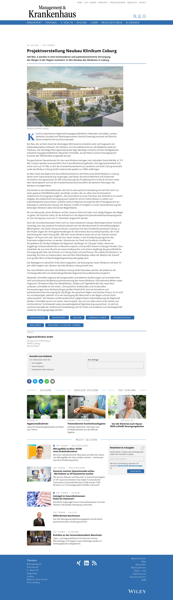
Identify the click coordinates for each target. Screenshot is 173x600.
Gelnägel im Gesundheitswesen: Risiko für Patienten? (69, 497)
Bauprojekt (59, 317)
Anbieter (132, 2)
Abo (144, 561)
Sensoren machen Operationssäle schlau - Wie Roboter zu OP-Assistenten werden (73, 472)
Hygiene (81, 22)
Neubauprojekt (122, 317)
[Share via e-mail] (52, 381)
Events (142, 2)
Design (77, 317)
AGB (144, 580)
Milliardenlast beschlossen (66, 515)
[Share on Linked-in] (41, 381)
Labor (94, 22)
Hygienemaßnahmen (37, 423)
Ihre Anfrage (93, 360)
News (80, 2)
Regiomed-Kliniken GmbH (40, 336)
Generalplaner (97, 317)
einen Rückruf (38, 366)
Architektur (37, 317)
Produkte (103, 2)
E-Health (67, 22)
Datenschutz (138, 577)
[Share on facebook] (29, 381)
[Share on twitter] (35, 381)
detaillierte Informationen (43, 369)
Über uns (140, 570)
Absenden (135, 471)
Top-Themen (90, 2)
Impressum (139, 573)
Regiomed (35, 325)
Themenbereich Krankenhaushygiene (86, 423)
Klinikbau (132, 22)
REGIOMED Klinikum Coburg (64, 325)
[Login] (139, 16)
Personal (51, 22)
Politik (73, 512)
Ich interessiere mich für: (40, 360)
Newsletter (138, 558)
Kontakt (141, 564)
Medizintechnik (112, 22)
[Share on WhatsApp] (46, 381)
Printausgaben (117, 2)
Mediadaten (138, 567)
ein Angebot (37, 363)
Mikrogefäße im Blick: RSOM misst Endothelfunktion (67, 450)
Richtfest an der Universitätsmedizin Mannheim (77, 535)
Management (34, 22)
